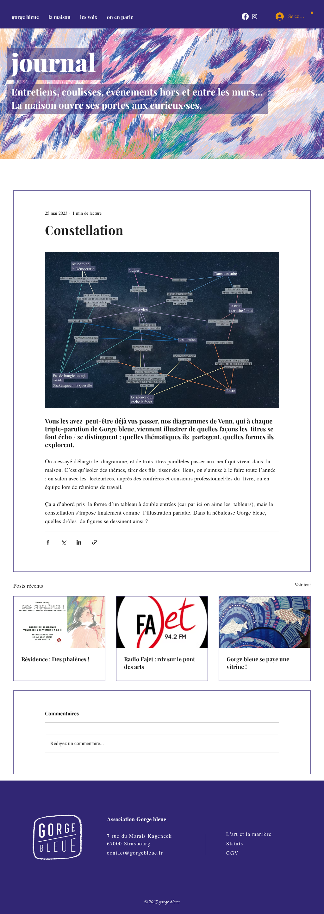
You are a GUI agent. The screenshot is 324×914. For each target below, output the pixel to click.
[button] (59, 17)
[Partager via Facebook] (48, 542)
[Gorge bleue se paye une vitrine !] (264, 622)
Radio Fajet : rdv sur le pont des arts (159, 662)
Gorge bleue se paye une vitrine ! (258, 662)
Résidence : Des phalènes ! (55, 659)
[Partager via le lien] (94, 542)
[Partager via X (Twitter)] (63, 542)
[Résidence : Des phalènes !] (59, 622)
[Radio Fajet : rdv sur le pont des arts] (162, 622)
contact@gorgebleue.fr (135, 852)
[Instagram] (254, 16)
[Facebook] (245, 16)
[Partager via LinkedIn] (79, 542)
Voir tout (303, 585)
